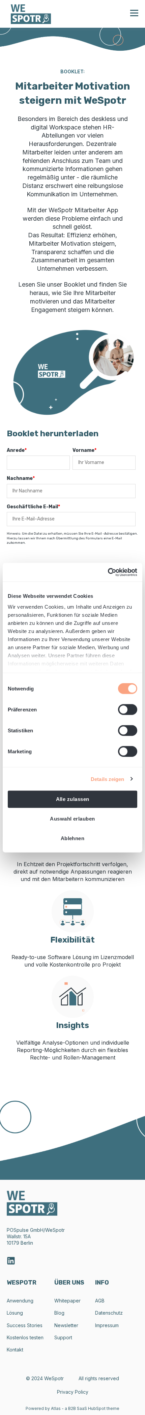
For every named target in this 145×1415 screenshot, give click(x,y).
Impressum (107, 1325)
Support (63, 1337)
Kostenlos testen (25, 1337)
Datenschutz (109, 1313)
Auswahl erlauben (72, 819)
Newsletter (66, 1325)
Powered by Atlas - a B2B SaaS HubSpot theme (72, 1408)
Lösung (15, 1313)
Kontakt (15, 1349)
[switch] (127, 709)
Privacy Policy (72, 1392)
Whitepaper (67, 1300)
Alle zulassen (72, 799)
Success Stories (24, 1325)
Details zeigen (107, 779)
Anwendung (20, 1300)
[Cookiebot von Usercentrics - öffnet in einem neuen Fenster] (107, 572)
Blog (59, 1313)
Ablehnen (73, 838)
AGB (100, 1300)
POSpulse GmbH (25, 1230)
